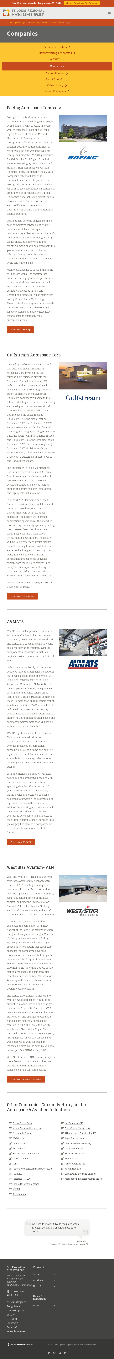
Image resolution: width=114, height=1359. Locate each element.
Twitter (36, 1274)
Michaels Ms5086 (22, 1179)
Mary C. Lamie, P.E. (16, 1275)
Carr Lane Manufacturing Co (79, 1143)
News (36, 1306)
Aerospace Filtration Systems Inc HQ (84, 1179)
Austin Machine (73, 1169)
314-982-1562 (18, 1291)
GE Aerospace (72, 1158)
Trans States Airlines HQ (77, 1128)
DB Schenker (19, 1194)
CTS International (74, 1148)
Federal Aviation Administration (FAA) (32, 1169)
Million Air (18, 1174)
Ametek (16, 1189)
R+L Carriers (19, 1148)
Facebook (38, 1280)
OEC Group (18, 1138)
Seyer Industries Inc (75, 1138)
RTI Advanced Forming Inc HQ (80, 1133)
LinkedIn (38, 1286)
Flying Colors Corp (22, 1123)
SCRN (15, 1164)
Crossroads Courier (22, 1133)
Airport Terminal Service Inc (27, 1128)
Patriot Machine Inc (75, 1164)
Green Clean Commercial (26, 1153)
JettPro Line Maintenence (26, 1184)
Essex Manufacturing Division (80, 1174)
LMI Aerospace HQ (74, 1123)
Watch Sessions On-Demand (82, 3)
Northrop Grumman (75, 1153)
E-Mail (14, 1295)
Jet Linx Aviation (21, 1158)
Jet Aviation (19, 1143)
